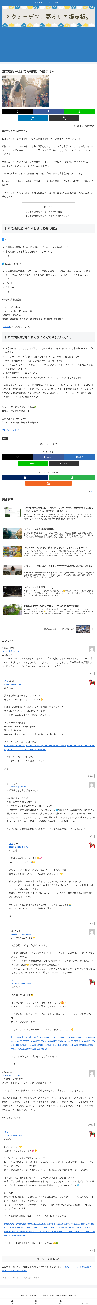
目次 (45, 206)
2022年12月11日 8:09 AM (16, 787)
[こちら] (6, 326)
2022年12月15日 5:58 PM (18, 847)
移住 (5, 438)
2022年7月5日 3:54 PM (10, 651)
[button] (64, 118)
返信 (91, 673)
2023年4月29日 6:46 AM (13, 1135)
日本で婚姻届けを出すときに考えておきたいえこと (49, 216)
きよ (6, 681)
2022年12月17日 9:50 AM (21, 934)
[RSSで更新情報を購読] (48, 483)
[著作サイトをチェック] (25, 477)
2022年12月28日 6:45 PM (21, 983)
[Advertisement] (48, 45)
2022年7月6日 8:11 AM (12, 684)
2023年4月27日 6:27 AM (11, 1075)
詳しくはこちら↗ (10, 430)
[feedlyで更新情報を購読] (72, 477)
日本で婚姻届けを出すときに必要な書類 (45, 212)
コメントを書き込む (48, 1258)
